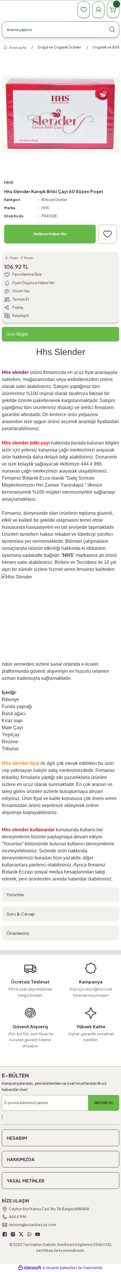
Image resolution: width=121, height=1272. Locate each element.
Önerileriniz (18, 933)
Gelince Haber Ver (50, 233)
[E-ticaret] (60, 1268)
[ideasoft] (29, 1268)
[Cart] (113, 9)
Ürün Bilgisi (17, 334)
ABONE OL (103, 1103)
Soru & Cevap (20, 913)
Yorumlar (15, 894)
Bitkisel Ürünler (54, 200)
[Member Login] (98, 9)
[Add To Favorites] (107, 234)
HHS (45, 208)
